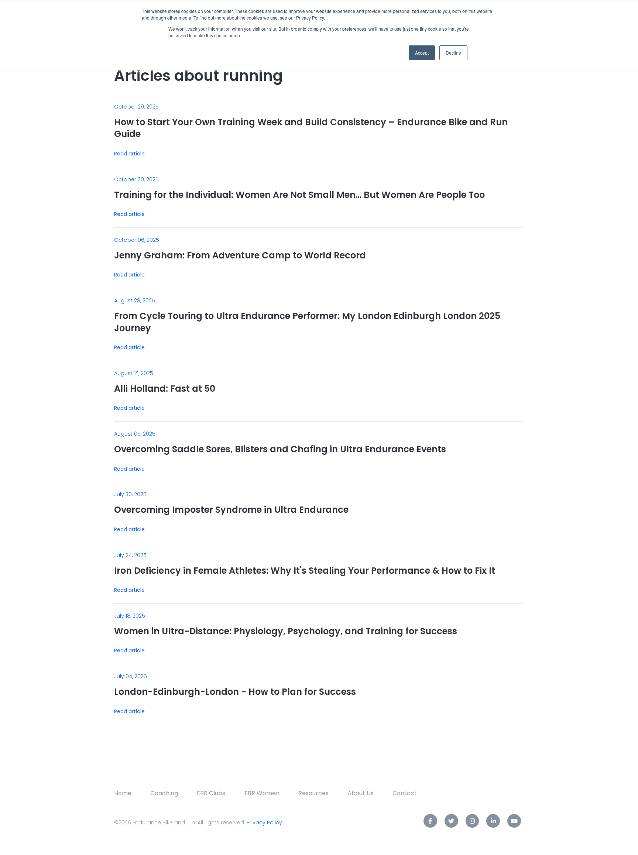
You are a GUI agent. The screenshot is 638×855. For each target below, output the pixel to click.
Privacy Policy (264, 822)
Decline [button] (453, 52)
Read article (129, 153)
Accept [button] (422, 52)
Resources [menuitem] (313, 793)
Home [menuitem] (122, 793)
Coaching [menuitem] (164, 793)
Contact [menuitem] (404, 793)
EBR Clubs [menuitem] (211, 793)
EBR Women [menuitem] (261, 793)
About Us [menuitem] (360, 793)
